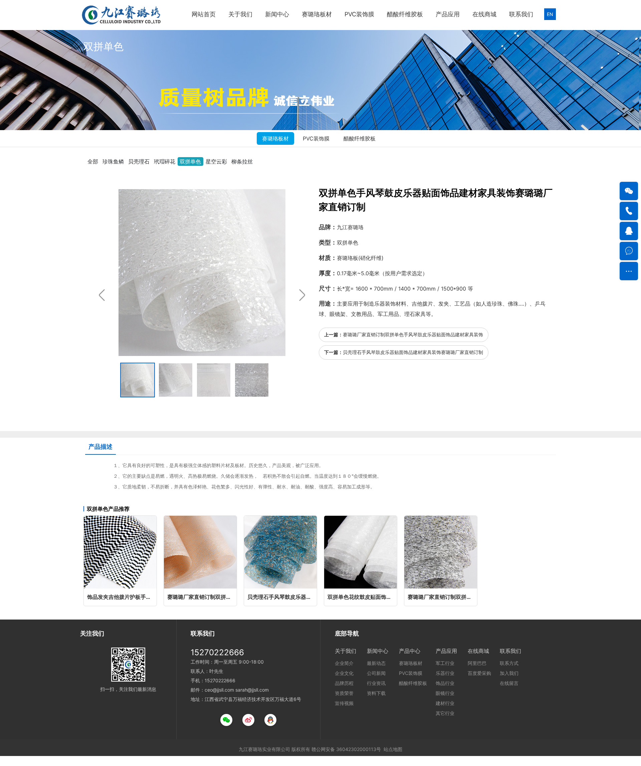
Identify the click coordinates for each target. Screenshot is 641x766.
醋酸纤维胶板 (405, 14)
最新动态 (376, 663)
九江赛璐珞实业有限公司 (264, 749)
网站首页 (204, 14)
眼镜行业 (445, 693)
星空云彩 (216, 161)
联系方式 (509, 663)
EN (550, 14)
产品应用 (448, 14)
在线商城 (484, 14)
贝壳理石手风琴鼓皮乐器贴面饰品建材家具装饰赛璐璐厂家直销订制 (413, 352)
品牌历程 (344, 683)
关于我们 (240, 14)
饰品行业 (445, 683)
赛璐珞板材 (317, 14)
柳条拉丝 (242, 161)
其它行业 (445, 713)
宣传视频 (344, 703)
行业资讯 (376, 683)
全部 (92, 161)
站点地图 (393, 749)
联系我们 (521, 14)
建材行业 (445, 703)
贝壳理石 (139, 161)
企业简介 (344, 663)
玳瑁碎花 (164, 161)
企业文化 (344, 673)
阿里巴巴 (477, 663)
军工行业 (445, 663)
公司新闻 (376, 673)
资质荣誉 (344, 693)
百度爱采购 (479, 673)
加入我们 (509, 673)
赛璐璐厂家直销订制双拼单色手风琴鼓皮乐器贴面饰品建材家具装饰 (413, 334)
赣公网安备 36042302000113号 (346, 749)
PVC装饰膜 (359, 14)
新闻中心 (277, 14)
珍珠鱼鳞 (113, 161)
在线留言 (509, 683)
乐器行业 (445, 673)
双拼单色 (190, 161)
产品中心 (409, 651)
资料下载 (376, 693)
